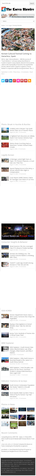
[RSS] (29, 80)
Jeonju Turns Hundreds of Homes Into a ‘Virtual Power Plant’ (22, 334)
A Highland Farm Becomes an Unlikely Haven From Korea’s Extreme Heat (22, 137)
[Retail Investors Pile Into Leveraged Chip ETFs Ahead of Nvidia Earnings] (5, 247)
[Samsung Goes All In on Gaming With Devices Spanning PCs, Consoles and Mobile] (22, 417)
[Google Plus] (14, 80)
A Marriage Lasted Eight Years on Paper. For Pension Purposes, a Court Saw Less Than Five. (22, 161)
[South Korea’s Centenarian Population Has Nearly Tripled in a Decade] (5, 387)
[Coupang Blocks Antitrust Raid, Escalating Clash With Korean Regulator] (31, 417)
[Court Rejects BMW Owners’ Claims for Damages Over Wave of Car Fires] (5, 179)
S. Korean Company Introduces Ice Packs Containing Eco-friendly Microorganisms (16, 445)
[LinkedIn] (10, 80)
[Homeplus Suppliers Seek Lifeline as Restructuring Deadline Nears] (14, 410)
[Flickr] (18, 80)
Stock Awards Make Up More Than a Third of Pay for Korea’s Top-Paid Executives (22, 394)
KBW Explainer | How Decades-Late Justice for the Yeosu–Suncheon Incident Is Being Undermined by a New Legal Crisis (21, 370)
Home (3, 25)
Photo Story (16, 72)
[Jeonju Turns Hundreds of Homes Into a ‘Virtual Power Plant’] (5, 334)
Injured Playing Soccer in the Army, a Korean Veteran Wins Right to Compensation (22, 170)
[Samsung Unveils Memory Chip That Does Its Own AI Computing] (22, 409)
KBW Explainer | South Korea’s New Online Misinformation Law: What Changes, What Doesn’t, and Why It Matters (21, 350)
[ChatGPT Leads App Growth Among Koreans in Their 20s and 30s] (5, 264)
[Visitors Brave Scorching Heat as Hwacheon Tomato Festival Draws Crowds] (5, 145)
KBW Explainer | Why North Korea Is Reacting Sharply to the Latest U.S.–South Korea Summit (22, 360)
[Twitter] (3, 80)
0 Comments (22, 132)
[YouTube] (22, 80)
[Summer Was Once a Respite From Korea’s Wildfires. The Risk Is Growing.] (5, 411)
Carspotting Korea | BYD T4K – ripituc (12, 437)
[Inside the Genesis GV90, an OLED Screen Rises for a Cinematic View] (5, 417)
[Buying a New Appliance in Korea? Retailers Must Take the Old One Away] (5, 325)
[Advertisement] (18, 103)
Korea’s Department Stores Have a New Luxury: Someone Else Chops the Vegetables (22, 316)
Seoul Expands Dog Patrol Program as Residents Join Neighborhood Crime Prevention (16, 450)
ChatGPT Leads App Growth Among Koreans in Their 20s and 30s (21, 264)
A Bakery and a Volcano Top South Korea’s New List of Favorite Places (21, 129)
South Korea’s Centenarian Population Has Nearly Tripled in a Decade (22, 386)
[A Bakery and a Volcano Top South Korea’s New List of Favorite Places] (5, 130)
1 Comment (24, 375)
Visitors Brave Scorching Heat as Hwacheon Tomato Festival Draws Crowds (21, 145)
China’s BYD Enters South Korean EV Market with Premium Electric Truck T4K (17, 438)
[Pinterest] (25, 80)
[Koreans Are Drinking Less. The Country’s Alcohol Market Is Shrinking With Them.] (5, 255)
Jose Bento (4, 449)
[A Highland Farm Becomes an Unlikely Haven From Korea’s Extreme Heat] (5, 137)
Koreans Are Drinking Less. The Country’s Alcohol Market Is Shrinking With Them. (22, 255)
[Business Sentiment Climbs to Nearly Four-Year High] (14, 417)
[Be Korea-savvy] (18, 9)
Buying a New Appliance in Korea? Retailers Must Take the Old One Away (21, 326)
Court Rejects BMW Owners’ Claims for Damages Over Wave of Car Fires (22, 178)
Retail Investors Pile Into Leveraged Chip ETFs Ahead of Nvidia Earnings (21, 247)
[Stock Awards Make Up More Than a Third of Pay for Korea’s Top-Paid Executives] (5, 394)
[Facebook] (6, 80)
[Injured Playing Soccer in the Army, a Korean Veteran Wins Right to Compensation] (5, 170)
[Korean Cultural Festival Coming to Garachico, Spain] (18, 39)
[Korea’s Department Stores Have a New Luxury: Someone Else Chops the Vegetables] (5, 316)
